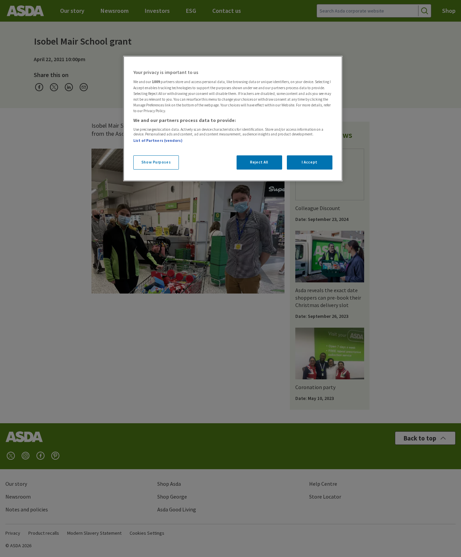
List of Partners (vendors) (158, 140)
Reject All (259, 162)
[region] (233, 118)
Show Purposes (156, 162)
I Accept (310, 162)
